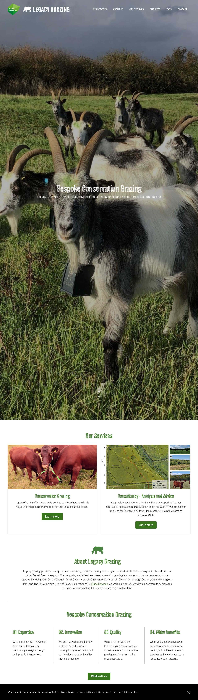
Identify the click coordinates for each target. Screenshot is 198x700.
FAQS (169, 9)
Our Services (100, 9)
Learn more (52, 517)
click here (134, 691)
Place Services (99, 584)
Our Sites (155, 9)
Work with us (99, 676)
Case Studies (136, 9)
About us (118, 9)
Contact (182, 9)
